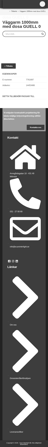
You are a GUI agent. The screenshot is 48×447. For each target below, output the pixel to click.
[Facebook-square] (9, 261)
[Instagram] (13, 261)
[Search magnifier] (42, 34)
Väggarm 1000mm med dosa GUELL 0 (33, 11)
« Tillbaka (8, 66)
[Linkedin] (17, 261)
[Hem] (8, 11)
